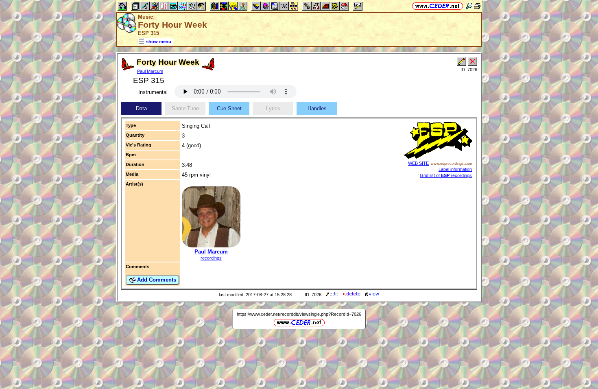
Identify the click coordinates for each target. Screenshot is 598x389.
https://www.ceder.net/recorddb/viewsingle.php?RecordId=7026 (299, 314)
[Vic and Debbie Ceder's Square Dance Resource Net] (437, 6)
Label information (455, 169)
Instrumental (153, 92)
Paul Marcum (150, 71)
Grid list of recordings (446, 175)
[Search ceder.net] (469, 6)
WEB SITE (418, 163)
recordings (211, 258)
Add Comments (155, 280)
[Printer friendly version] (477, 6)
